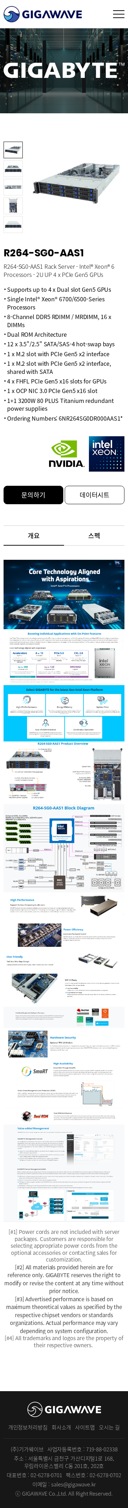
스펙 (94, 535)
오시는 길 (109, 1427)
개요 (34, 535)
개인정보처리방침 (28, 1427)
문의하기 (33, 495)
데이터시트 (95, 495)
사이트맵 (85, 1427)
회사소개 (61, 1427)
